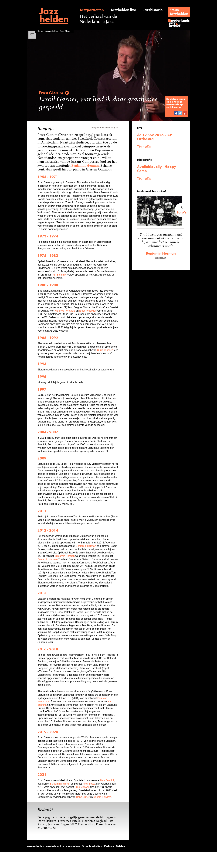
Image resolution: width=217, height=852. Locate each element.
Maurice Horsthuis (65, 310)
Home (40, 31)
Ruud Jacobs (82, 787)
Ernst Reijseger (87, 310)
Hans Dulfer (82, 797)
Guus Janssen (105, 350)
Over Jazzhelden (92, 846)
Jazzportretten (92, 10)
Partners (109, 846)
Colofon (120, 846)
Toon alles (144, 146)
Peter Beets (88, 783)
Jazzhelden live (123, 10)
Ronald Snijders (102, 797)
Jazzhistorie (153, 10)
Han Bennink (59, 274)
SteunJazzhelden (179, 11)
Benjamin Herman (85, 165)
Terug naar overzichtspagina (104, 127)
